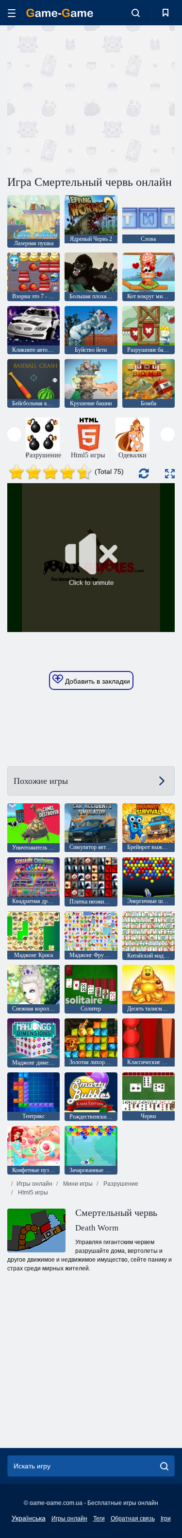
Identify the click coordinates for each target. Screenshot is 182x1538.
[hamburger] (11, 13)
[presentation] (14, 434)
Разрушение (120, 1183)
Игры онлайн (34, 1183)
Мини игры (77, 1183)
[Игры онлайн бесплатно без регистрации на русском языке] (60, 13)
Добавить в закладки (96, 681)
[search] (164, 1466)
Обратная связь (133, 1518)
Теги (99, 1518)
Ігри (166, 1518)
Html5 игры (32, 1192)
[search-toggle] (135, 12)
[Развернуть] (170, 473)
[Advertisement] (89, 99)
